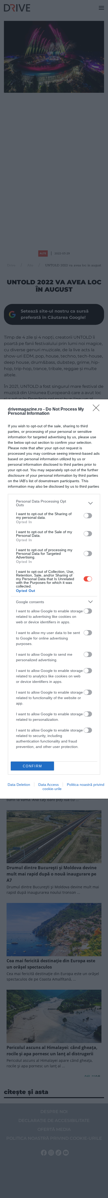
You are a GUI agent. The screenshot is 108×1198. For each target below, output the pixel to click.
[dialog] (54, 599)
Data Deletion (19, 784)
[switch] (88, 515)
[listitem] (54, 503)
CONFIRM (32, 766)
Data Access (48, 784)
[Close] (98, 409)
